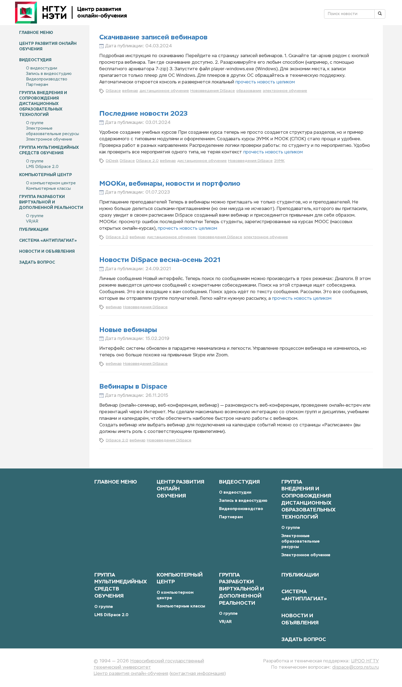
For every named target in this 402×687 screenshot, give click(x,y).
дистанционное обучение (164, 91)
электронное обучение (285, 91)
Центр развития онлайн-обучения (131, 674)
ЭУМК (279, 161)
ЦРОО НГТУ (365, 661)
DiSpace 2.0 (147, 161)
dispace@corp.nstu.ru (355, 667)
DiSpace (113, 91)
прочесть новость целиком (265, 82)
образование (248, 91)
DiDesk (112, 161)
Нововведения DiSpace (212, 91)
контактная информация (197, 674)
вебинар (130, 91)
